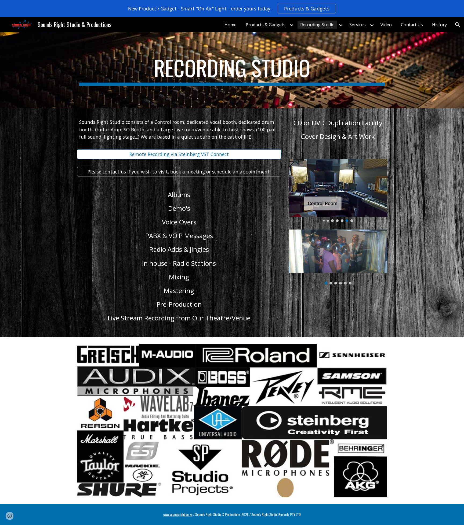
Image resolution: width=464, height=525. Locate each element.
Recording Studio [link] (317, 25)
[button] (457, 24)
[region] (232, 8)
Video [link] (386, 25)
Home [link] (230, 25)
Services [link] (357, 25)
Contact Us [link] (412, 25)
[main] (232, 70)
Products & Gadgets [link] (265, 25)
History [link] (439, 25)
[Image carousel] (338, 190)
